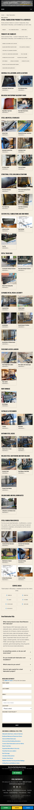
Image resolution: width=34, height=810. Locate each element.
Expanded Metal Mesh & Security (8, 57)
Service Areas (24, 29)
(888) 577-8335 (9, 680)
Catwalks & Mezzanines (14, 61)
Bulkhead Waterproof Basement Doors (9, 47)
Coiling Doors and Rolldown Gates (8, 67)
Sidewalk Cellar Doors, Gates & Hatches (9, 43)
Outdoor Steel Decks (25, 61)
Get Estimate (17, 773)
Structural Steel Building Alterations (9, 50)
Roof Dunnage (5, 61)
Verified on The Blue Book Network (17, 801)
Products (4, 29)
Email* (4, 694)
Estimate (6, 807)
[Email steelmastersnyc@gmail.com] (26, 4)
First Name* (5, 683)
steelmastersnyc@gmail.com (17, 783)
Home (2, 15)
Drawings (17, 807)
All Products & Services (19, 790)
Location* (5, 705)
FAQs (29, 792)
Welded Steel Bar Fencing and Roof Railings (10, 64)
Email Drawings (13, 792)
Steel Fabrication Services (14, 29)
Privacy (13, 798)
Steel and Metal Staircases (24, 47)
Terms (19, 798)
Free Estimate (22, 792)
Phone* (4, 700)
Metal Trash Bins (24, 54)
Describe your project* (9, 711)
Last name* (5, 688)
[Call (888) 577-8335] (26, 3)
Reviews (28, 807)
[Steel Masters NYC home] (17, 3)
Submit (17, 725)
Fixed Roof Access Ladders (22, 57)
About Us (9, 790)
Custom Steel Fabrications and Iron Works (10, 54)
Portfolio (29, 790)
